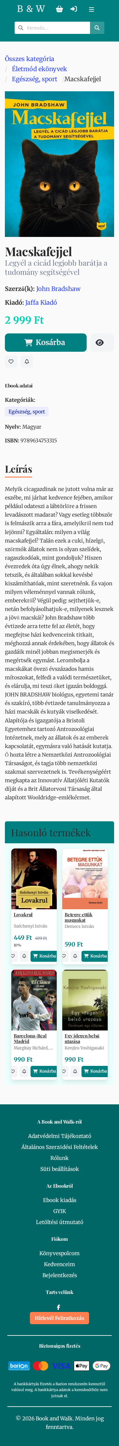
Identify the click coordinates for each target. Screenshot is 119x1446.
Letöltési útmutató (59, 1222)
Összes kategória (29, 59)
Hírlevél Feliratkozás (59, 1318)
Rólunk (59, 1158)
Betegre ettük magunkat (78, 917)
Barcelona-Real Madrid (30, 1038)
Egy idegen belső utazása (82, 1038)
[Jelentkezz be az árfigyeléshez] (27, 361)
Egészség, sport (34, 79)
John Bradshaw (58, 288)
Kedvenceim (59, 1264)
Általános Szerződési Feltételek (59, 1147)
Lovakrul (23, 914)
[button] (91, 9)
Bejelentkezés (59, 1275)
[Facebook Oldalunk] (58, 1307)
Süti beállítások (59, 1169)
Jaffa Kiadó (41, 302)
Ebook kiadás (59, 1200)
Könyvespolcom (59, 1253)
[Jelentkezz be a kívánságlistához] (11, 361)
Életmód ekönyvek (39, 69)
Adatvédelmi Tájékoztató (59, 1136)
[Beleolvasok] (102, 342)
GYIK (59, 1211)
